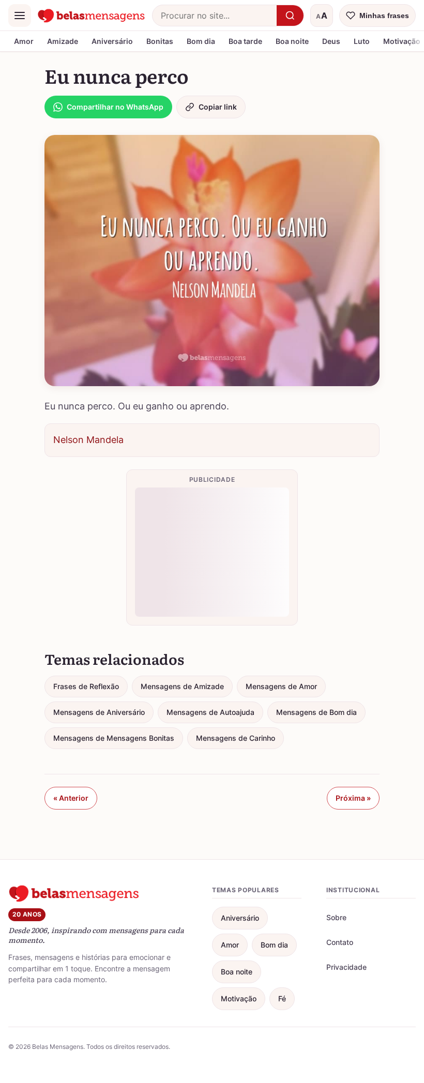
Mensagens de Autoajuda (210, 712)
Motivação (238, 998)
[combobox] (215, 15)
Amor (24, 41)
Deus (331, 41)
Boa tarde (245, 41)
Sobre (336, 917)
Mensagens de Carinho (235, 738)
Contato (339, 942)
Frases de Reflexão (86, 686)
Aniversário (112, 41)
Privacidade (346, 967)
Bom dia (201, 41)
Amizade (62, 41)
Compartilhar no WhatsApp (115, 106)
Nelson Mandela (88, 439)
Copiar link (218, 106)
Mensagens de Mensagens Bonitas (113, 738)
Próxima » (353, 798)
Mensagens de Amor (281, 686)
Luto (362, 41)
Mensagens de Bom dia (316, 712)
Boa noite (292, 41)
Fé (282, 998)
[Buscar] (290, 15)
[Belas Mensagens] (91, 15)
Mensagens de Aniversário (99, 712)
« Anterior (70, 798)
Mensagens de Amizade (182, 686)
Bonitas (159, 41)
